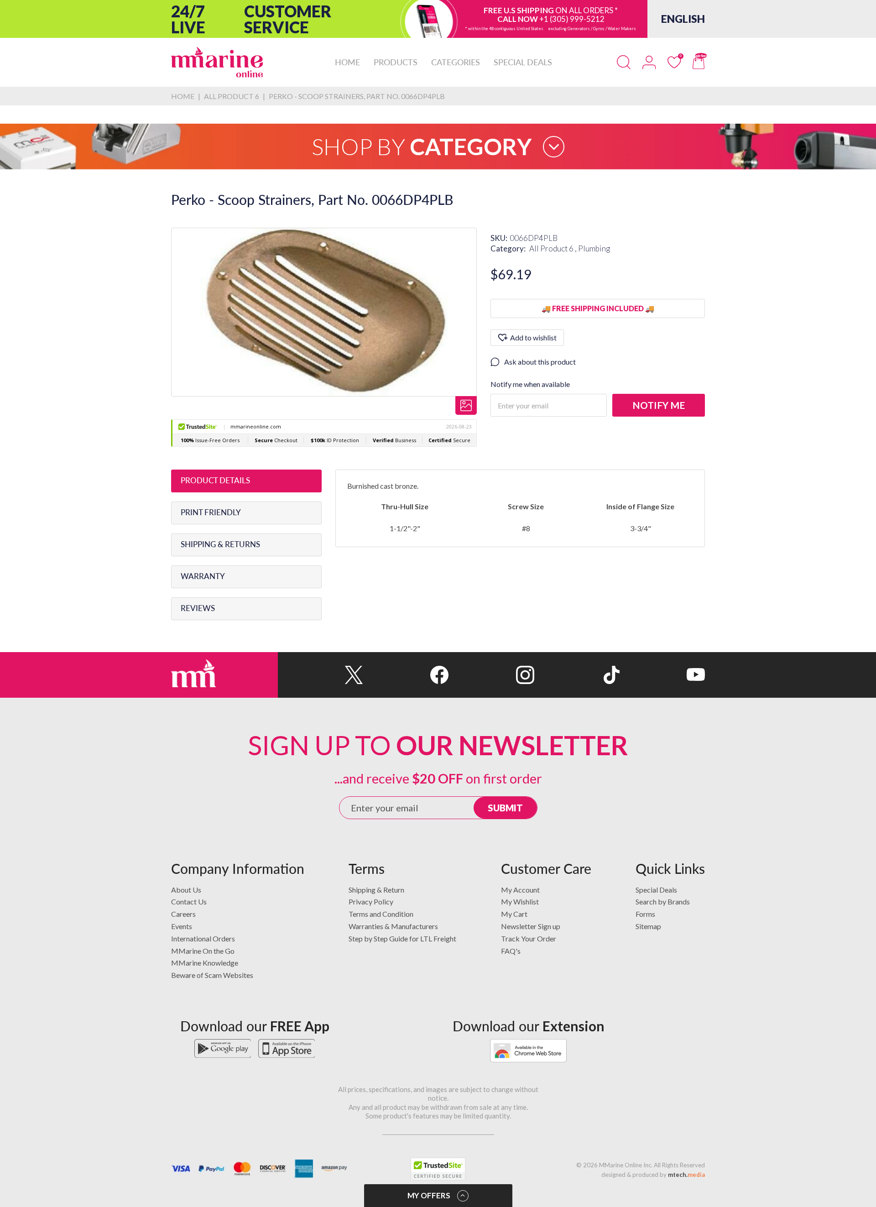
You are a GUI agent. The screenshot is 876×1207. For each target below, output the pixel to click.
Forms (645, 913)
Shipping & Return (376, 889)
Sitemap (648, 926)
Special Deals (656, 889)
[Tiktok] (577, 674)
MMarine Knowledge (204, 962)
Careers (183, 913)
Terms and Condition (381, 913)
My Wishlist (520, 901)
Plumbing (594, 248)
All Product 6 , (553, 248)
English (683, 18)
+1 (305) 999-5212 (572, 19)
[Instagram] (491, 674)
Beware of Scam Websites (212, 975)
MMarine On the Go (203, 950)
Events (181, 926)
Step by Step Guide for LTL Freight (402, 938)
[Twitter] (320, 674)
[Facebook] (405, 674)
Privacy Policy (371, 901)
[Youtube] (662, 674)
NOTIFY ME (658, 405)
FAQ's (511, 950)
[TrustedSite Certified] (438, 1169)
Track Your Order (528, 938)
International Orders (203, 938)
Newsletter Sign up (530, 926)
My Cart (514, 913)
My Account (520, 889)
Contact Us (189, 901)
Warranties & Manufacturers (393, 926)
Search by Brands (663, 901)
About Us (186, 889)
